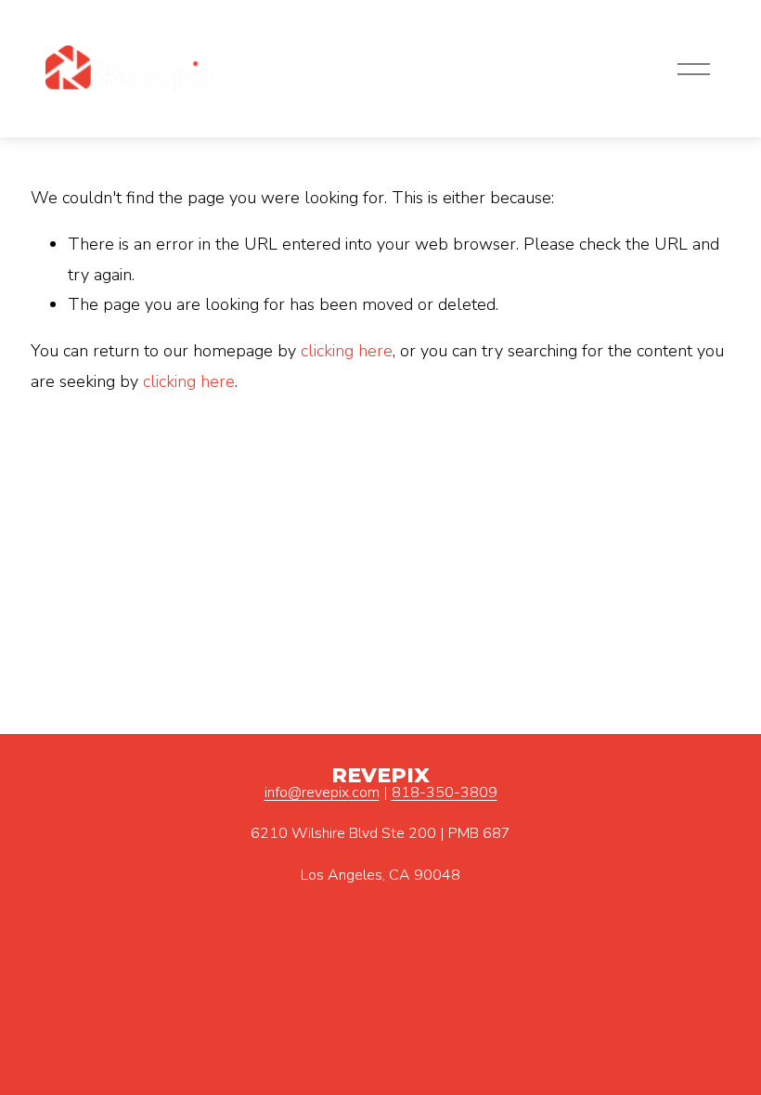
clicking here (347, 351)
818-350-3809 (444, 792)
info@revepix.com (322, 792)
